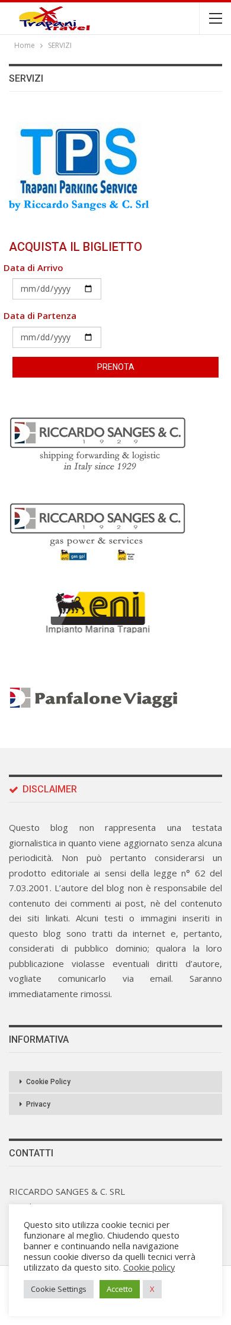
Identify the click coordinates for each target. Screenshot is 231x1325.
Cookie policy (149, 1267)
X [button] (152, 1289)
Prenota (115, 367)
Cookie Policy (48, 1082)
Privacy (38, 1104)
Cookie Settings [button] (58, 1289)
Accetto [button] (120, 1289)
